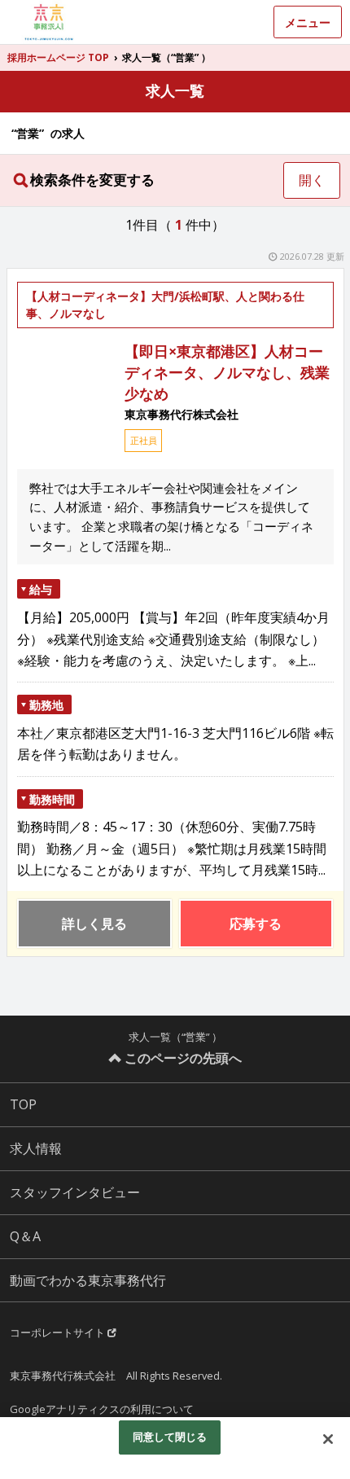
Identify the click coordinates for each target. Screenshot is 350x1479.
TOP (23, 1104)
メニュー (307, 22)
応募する (256, 924)
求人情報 (36, 1148)
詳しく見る (94, 924)
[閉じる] (328, 1439)
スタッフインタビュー (75, 1192)
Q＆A (25, 1236)
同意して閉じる (170, 1436)
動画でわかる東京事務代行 (88, 1280)
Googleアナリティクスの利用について (102, 1409)
